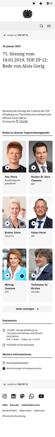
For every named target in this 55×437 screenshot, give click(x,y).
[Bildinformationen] (22, 168)
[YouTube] (41, 396)
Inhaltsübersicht (31, 405)
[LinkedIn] (13, 396)
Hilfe (5, 405)
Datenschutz (25, 410)
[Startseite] (27, 14)
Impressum (39, 410)
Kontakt (14, 405)
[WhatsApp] (31, 396)
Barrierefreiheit (9, 410)
